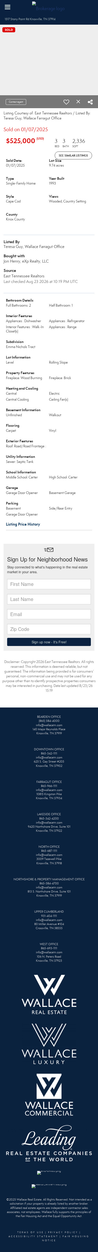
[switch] (66, 102)
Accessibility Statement (33, 1236)
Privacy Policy (63, 1232)
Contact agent (16, 101)
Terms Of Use (30, 1232)
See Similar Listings (73, 155)
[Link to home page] (49, 7)
